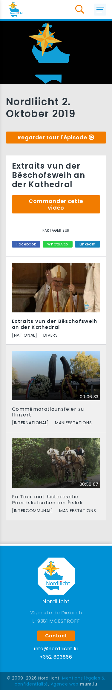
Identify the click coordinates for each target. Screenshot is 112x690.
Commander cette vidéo (56, 204)
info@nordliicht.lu (56, 648)
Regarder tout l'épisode (52, 137)
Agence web (65, 684)
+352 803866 (56, 657)
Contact (56, 635)
